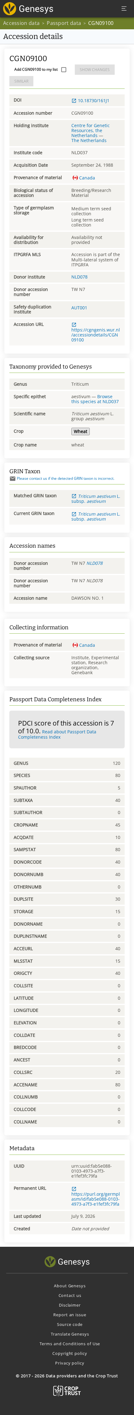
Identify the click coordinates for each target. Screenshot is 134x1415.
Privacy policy (69, 1363)
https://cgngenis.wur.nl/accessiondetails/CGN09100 (95, 335)
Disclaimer (70, 1305)
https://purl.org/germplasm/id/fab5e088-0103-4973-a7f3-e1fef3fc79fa (95, 1199)
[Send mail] (12, 478)
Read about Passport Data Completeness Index (57, 734)
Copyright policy (69, 1353)
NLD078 (79, 277)
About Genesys (69, 1286)
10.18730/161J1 (93, 100)
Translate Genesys (70, 1334)
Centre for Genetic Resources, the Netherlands (90, 130)
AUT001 (79, 308)
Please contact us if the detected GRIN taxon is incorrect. (65, 478)
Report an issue (69, 1314)
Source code (70, 1324)
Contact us (70, 1295)
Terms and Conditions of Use (70, 1343)
